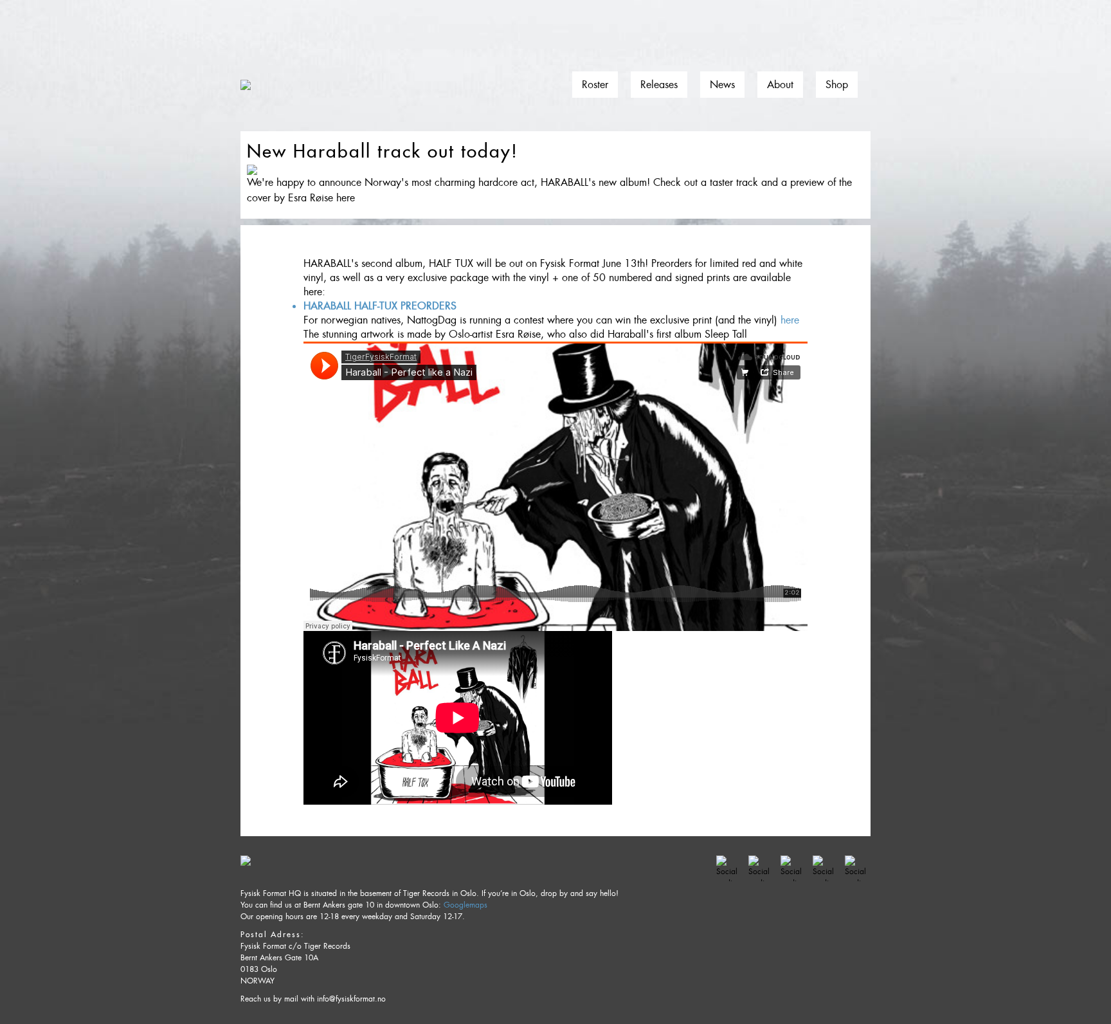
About (780, 84)
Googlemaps (465, 905)
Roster (595, 84)
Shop (837, 84)
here (790, 320)
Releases (659, 84)
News (722, 84)
